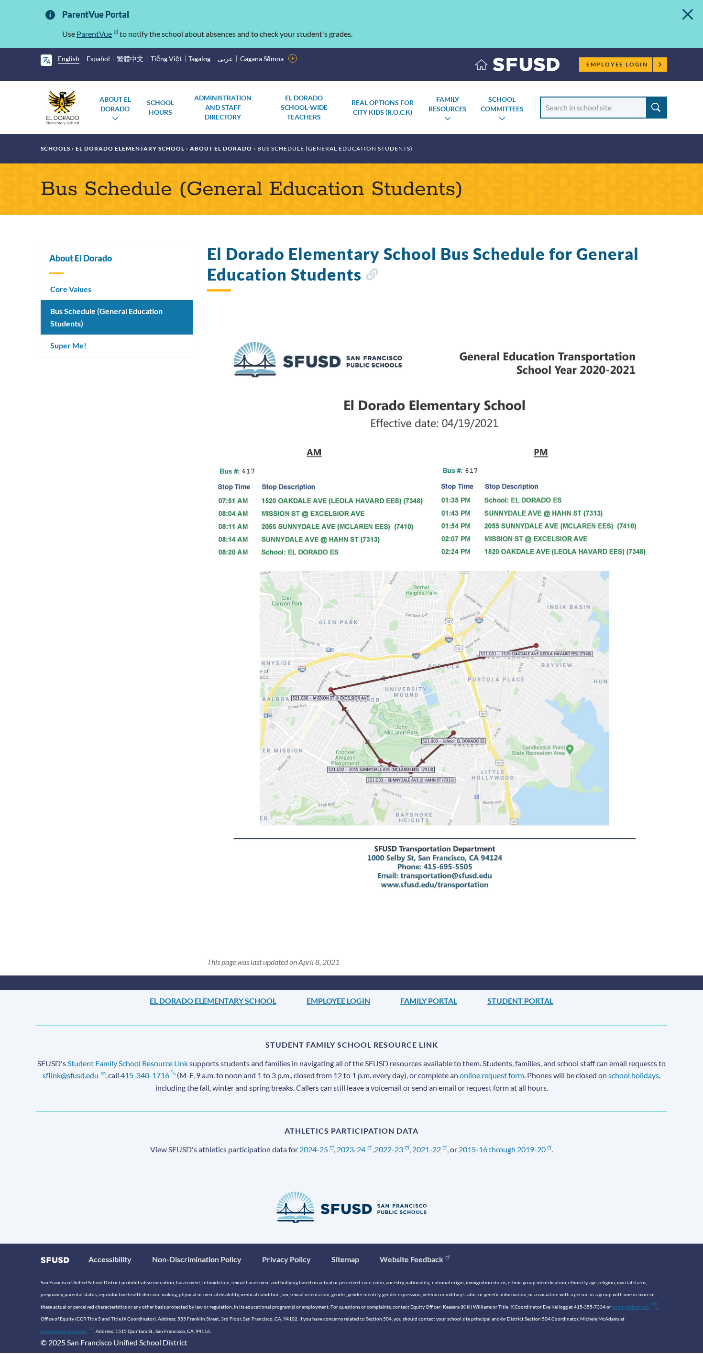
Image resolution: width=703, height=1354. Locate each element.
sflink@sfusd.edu (71, 1075)
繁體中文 (130, 58)
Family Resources (447, 104)
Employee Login (617, 64)
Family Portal (428, 1000)
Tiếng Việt (166, 58)
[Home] (517, 66)
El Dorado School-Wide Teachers (304, 107)
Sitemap (345, 1259)
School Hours (160, 107)
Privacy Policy (286, 1259)
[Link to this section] (371, 276)
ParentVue (94, 33)
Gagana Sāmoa (262, 58)
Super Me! (68, 345)
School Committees (502, 104)
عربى (225, 58)
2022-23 (388, 1149)
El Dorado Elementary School (130, 148)
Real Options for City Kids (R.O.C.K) (383, 107)
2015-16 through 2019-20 (502, 1149)
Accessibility (110, 1259)
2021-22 (426, 1149)
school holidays (633, 1075)
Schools (55, 148)
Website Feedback (411, 1259)
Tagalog (199, 58)
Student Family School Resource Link (127, 1063)
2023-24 (351, 1149)
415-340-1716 (145, 1075)
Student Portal (520, 1000)
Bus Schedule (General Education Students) (106, 317)
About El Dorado (115, 104)
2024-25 (313, 1149)
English (68, 58)
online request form (492, 1075)
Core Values (70, 288)
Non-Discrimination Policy (197, 1259)
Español (98, 58)
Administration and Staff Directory (223, 107)
